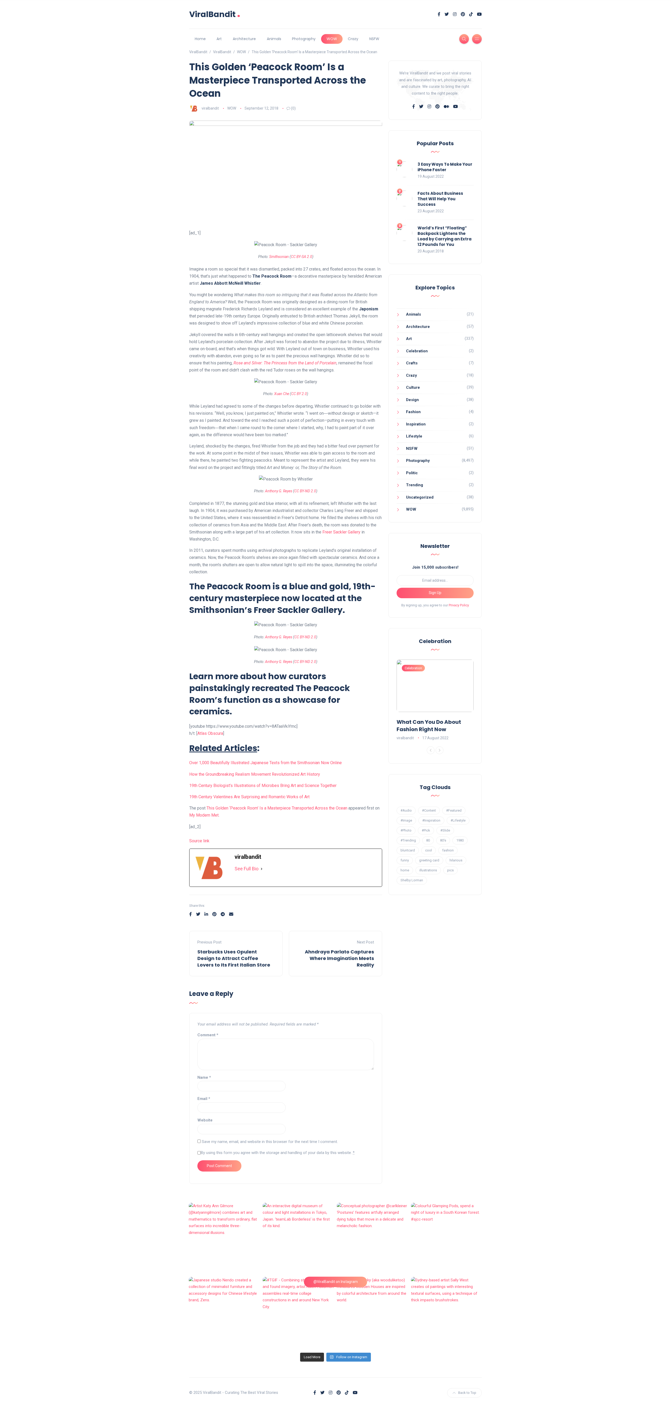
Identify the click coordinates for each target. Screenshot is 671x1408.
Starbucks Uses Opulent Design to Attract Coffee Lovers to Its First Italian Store (233, 958)
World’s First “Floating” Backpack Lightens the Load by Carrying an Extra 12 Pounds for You (445, 236)
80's (443, 840)
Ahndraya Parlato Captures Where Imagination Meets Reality (339, 958)
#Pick (426, 830)
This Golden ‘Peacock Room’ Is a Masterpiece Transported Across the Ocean (277, 808)
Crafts (412, 363)
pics (450, 870)
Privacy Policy (459, 605)
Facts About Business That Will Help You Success (440, 199)
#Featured (454, 810)
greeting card (429, 860)
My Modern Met (204, 815)
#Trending (408, 840)
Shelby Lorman (412, 880)
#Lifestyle (458, 820)
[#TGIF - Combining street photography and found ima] (298, 1312)
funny (405, 860)
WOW (332, 38)
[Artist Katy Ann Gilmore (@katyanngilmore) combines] (224, 1238)
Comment (207, 1035)
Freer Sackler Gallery (341, 532)
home (405, 870)
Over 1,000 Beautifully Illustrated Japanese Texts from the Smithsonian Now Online (265, 762)
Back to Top (467, 1393)
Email (203, 1098)
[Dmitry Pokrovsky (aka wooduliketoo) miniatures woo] (372, 1312)
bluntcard (408, 850)
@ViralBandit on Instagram (335, 1282)
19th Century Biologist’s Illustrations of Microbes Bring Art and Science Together (263, 785)
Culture (413, 387)
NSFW (374, 38)
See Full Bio (246, 868)
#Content (429, 810)
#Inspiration (431, 820)
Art (219, 38)
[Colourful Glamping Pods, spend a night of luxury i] (447, 1238)
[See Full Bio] (261, 869)
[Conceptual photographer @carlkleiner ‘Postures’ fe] (372, 1238)
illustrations (428, 870)
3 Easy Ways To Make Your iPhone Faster (445, 166)
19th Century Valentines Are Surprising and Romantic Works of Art (249, 796)
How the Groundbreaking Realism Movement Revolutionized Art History (254, 774)
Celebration (417, 351)
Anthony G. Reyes (278, 491)
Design (412, 399)
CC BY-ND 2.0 (305, 491)
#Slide (445, 830)
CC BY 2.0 (299, 394)
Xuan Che (281, 394)
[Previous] (431, 750)
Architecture (244, 38)
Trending (414, 485)
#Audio (406, 810)
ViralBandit (214, 14)
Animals (274, 38)
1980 (460, 840)
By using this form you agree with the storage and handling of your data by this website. (278, 1152)
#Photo (406, 830)
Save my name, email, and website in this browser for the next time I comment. (270, 1141)
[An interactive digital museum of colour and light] (298, 1238)
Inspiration (416, 424)
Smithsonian (279, 257)
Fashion (413, 411)
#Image (406, 820)
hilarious (456, 860)
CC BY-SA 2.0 (301, 257)
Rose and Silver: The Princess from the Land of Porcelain (285, 362)
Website (205, 1120)
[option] (435, 700)
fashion (448, 850)
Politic (412, 473)
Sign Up (435, 593)
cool (428, 850)
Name (204, 1077)
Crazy (353, 38)
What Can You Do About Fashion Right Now (429, 725)
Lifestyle (414, 436)
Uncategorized (420, 497)
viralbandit (210, 108)
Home (200, 38)
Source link (199, 840)
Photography (304, 38)
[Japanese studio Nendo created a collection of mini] (224, 1312)
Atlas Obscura (210, 733)
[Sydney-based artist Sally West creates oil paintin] (447, 1312)
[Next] (439, 750)
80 (428, 840)
